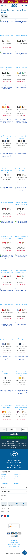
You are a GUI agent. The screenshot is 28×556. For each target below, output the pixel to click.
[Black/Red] (5, 209)
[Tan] (8, 243)
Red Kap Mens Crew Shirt (7, 202)
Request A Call (4, 483)
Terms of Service (14, 542)
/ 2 (17, 429)
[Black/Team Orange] (23, 107)
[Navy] (24, 141)
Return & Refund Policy (14, 548)
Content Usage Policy (14, 546)
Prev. (4, 429)
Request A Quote (5, 481)
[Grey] (18, 209)
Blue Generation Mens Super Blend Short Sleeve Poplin (7, 102)
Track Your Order (5, 479)
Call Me (11, 505)
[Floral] (20, 73)
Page (11, 429)
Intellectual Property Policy (14, 544)
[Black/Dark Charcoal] (18, 107)
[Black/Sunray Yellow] (20, 107)
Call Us (4, 505)
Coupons (16, 476)
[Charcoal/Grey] (8, 209)
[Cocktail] (18, 73)
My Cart (3, 476)
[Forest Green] (8, 73)
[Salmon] (3, 243)
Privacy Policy (14, 540)
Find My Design (17, 474)
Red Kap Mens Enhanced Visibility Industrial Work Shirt (7, 170)
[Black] (20, 41)
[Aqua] (3, 276)
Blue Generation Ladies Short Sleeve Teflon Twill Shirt (21, 373)
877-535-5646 (5, 509)
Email (23, 505)
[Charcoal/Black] (8, 141)
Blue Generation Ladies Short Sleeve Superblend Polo (21, 272)
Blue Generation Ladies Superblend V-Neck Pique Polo (7, 272)
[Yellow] (5, 107)
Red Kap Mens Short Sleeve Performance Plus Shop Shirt (6, 136)
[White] (5, 41)
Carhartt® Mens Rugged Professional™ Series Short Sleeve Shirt (21, 136)
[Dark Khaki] (21, 141)
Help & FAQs (17, 481)
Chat (17, 505)
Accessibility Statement (14, 550)
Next (24, 429)
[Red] (8, 107)
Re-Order (16, 479)
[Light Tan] (8, 41)
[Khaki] (23, 175)
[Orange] (3, 107)
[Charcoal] (3, 41)
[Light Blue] (3, 344)
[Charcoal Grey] (5, 73)
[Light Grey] (8, 175)
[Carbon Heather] (23, 41)
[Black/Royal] (5, 141)
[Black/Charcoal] (3, 141)
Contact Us (16, 483)
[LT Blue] (18, 310)
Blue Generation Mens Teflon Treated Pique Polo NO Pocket (21, 407)
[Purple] (18, 412)
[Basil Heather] (18, 41)
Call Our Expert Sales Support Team (14, 438)
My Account (4, 474)
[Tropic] (23, 73)
